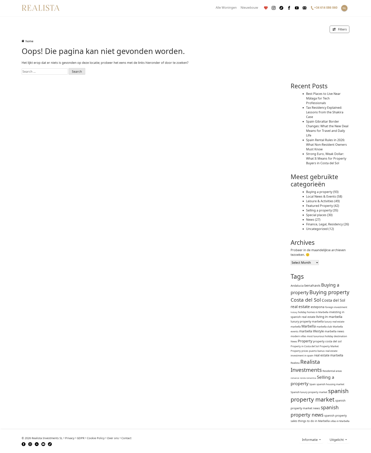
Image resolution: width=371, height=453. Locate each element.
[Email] (304, 8)
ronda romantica (308, 378)
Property (305, 340)
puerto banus (317, 351)
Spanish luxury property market (309, 392)
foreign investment (336, 307)
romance (295, 378)
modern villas (298, 336)
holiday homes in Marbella (313, 312)
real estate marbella (328, 355)
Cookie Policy (96, 438)
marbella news (334, 331)
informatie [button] (310, 440)
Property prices (299, 351)
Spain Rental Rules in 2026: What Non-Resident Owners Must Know (326, 144)
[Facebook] (289, 8)
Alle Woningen (226, 7)
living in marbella (329, 316)
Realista (295, 363)
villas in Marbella (339, 421)
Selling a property (319, 210)
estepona (317, 307)
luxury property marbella (307, 321)
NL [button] (344, 8)
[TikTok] (50, 444)
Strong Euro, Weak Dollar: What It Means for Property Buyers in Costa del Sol (326, 158)
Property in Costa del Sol (305, 346)
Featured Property (319, 206)
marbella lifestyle (311, 331)
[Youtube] (297, 8)
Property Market (329, 346)
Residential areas (332, 371)
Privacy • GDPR (74, 438)
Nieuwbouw (249, 7)
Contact (126, 438)
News (310, 219)
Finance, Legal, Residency (324, 224)
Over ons (113, 438)
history (294, 312)
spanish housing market (330, 384)
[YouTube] (43, 444)
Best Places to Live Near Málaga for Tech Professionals (323, 98)
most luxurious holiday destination (327, 336)
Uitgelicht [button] (337, 440)
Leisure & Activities (320, 201)
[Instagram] (274, 8)
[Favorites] (266, 8)
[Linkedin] (37, 444)
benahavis (312, 285)
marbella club (324, 326)
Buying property (329, 292)
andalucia (297, 285)
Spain (312, 384)
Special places (316, 215)
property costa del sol (327, 341)
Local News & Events (321, 196)
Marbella (308, 326)
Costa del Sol (306, 299)
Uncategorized (317, 229)
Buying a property (319, 192)
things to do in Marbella (314, 421)
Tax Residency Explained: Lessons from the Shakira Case (324, 112)
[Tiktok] (281, 8)
